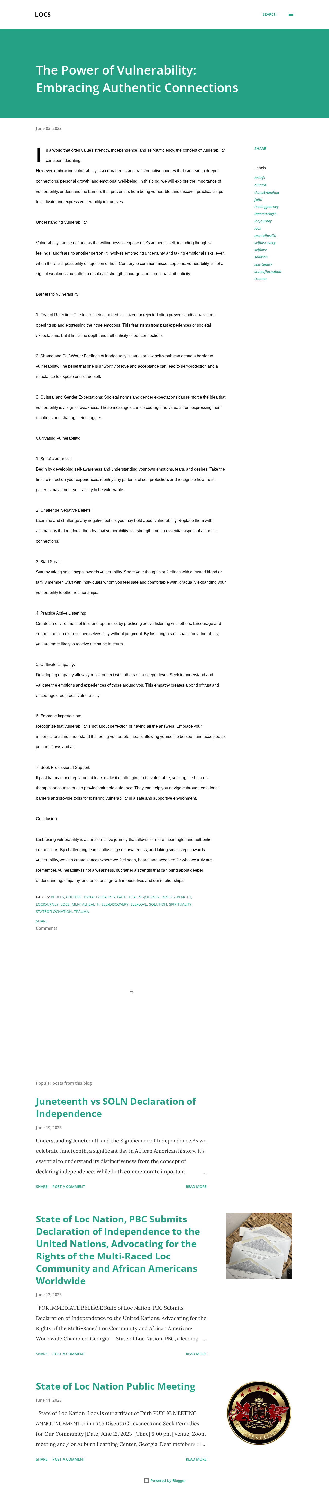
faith (258, 199)
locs (257, 228)
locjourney (263, 221)
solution (261, 257)
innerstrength (265, 213)
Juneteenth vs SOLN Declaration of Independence (116, 1107)
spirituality (263, 264)
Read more (196, 1186)
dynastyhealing (266, 192)
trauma (260, 278)
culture (260, 185)
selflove (260, 249)
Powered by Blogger (168, 1480)
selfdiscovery (265, 242)
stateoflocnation (267, 271)
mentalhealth (265, 235)
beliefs (259, 177)
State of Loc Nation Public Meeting (115, 1386)
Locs (43, 14)
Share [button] (260, 148)
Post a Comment (68, 1186)
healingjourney (266, 206)
